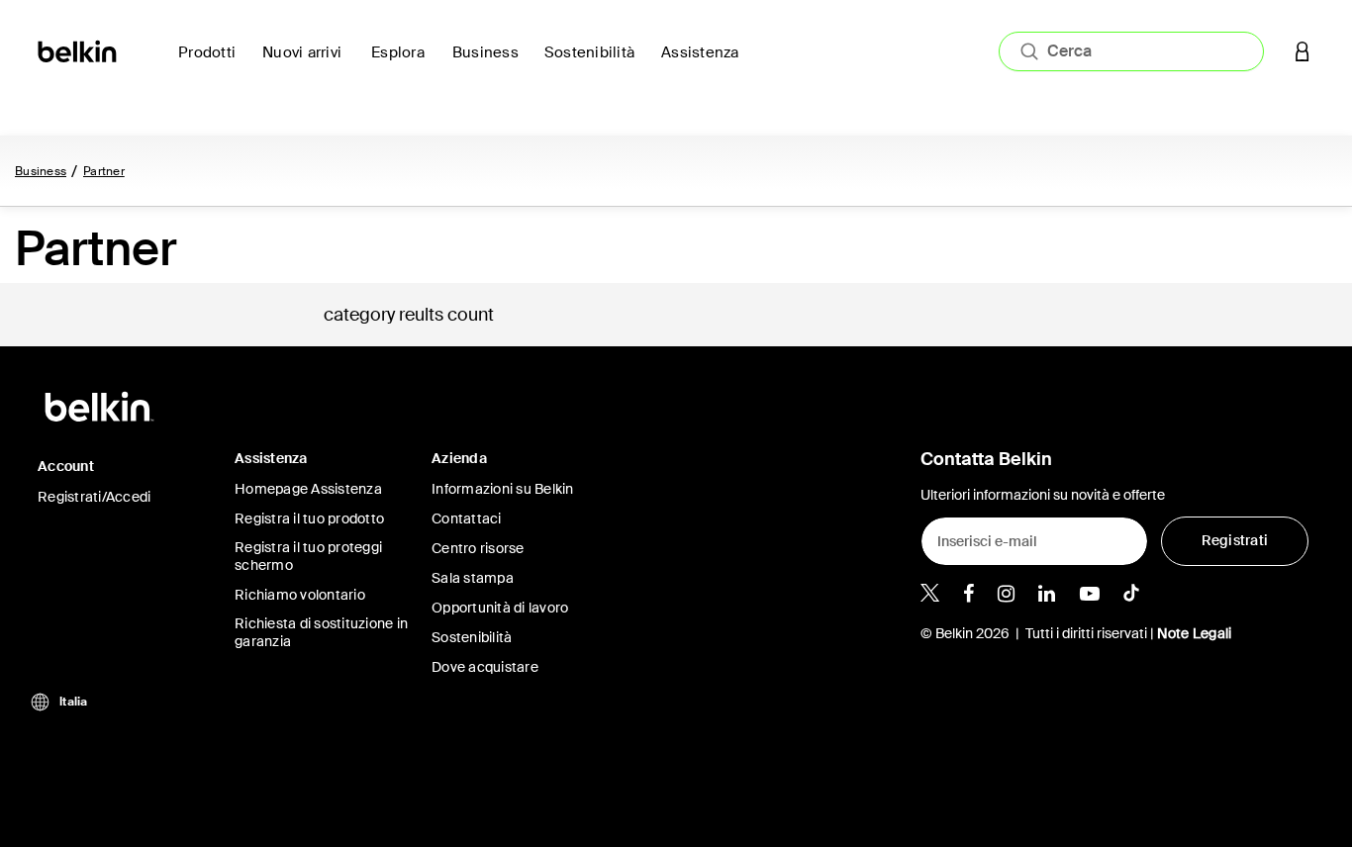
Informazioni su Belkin (503, 489)
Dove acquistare (485, 667)
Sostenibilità (472, 637)
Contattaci (467, 518)
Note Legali (1194, 633)
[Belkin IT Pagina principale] (79, 50)
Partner (104, 171)
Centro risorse (478, 548)
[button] (1302, 51)
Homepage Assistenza (308, 489)
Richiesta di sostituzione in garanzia (321, 632)
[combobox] (1131, 51)
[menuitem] (308, 64)
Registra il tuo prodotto (309, 518)
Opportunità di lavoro (500, 607)
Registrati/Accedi (94, 497)
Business (40, 171)
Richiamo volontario (300, 595)
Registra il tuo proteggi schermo (308, 556)
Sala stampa (473, 578)
